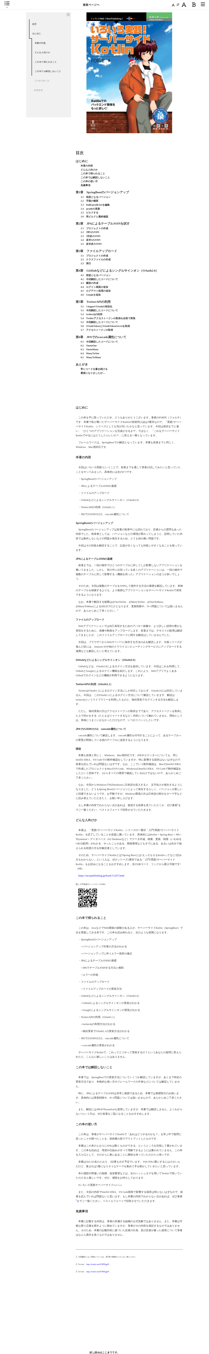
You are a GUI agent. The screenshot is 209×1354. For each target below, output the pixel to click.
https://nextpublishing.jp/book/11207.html (101, 875)
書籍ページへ (91, 5)
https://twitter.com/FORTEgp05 (97, 1264)
